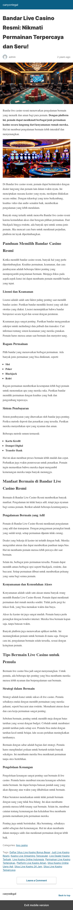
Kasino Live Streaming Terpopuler (29, 855)
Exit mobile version (36, 905)
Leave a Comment (36, 880)
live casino (22, 845)
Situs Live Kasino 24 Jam (28, 866)
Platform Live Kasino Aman (31, 862)
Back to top (64, 895)
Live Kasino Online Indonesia (28, 859)
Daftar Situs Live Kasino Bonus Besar (30, 852)
